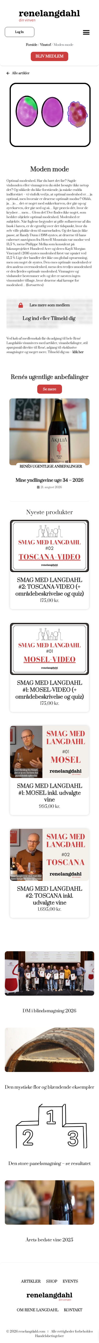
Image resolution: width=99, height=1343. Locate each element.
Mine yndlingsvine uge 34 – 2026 (50, 480)
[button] (86, 32)
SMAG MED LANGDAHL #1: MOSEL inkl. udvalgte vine (49, 793)
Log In (19, 32)
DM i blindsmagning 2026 (49, 1011)
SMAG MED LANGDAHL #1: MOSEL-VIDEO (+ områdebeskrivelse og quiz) (49, 689)
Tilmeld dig (63, 318)
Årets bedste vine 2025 (49, 1240)
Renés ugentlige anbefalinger (49, 377)
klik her (78, 352)
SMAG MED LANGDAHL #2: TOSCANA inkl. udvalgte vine (49, 895)
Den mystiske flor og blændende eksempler (49, 1087)
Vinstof (45, 45)
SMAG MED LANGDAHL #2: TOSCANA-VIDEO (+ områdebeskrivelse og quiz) (49, 587)
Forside (31, 45)
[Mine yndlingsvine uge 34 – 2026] (49, 432)
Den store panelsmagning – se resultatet (49, 1163)
